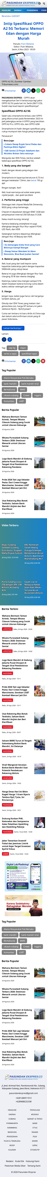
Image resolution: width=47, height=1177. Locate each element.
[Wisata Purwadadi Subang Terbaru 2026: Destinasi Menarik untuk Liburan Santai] (39, 441)
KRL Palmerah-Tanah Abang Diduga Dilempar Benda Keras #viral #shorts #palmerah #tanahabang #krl (34, 551)
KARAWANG (12, 1127)
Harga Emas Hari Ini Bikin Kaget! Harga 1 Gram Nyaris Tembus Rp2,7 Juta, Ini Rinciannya (16, 795)
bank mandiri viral (30, 383)
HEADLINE (6, 10)
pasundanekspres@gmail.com (23, 1093)
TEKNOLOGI (35, 1110)
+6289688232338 (23, 1101)
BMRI (22, 389)
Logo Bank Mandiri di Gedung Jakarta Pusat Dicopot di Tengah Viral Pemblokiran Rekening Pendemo (17, 462)
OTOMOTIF (34, 1150)
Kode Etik (19, 1161)
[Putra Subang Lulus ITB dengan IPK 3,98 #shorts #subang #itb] (12, 574)
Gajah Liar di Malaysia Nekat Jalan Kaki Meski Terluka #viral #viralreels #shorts (33, 587)
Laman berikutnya (12, 328)
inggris (37, 395)
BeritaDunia (9, 389)
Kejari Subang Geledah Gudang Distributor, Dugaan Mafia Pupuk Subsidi (12, 548)
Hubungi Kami (32, 1161)
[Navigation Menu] (44, 3)
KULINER (12, 1150)
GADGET (16, 16)
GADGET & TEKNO (34, 1119)
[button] (18, 10)
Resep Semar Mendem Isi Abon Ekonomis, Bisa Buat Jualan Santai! (21, 252)
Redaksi (9, 1161)
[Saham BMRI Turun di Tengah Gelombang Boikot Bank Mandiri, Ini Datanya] (39, 744)
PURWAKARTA (12, 1123)
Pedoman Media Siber (15, 1165)
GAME (34, 1123)
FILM (35, 1136)
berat (33, 180)
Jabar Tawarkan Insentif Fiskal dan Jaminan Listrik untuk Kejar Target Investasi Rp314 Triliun (16, 844)
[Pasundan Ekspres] (20, 4)
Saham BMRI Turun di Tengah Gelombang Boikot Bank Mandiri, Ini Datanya (17, 743)
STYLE (34, 1127)
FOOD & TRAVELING (12, 1141)
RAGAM (35, 1132)
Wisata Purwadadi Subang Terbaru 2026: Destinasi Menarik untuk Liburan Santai (15, 441)
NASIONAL (7, 673)
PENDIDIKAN (32, 10)
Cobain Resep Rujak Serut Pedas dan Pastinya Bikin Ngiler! (22, 145)
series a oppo (10, 353)
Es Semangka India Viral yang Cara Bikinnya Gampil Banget (22, 246)
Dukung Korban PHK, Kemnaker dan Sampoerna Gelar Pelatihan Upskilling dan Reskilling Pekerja (15, 822)
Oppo (23, 347)
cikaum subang (11, 395)
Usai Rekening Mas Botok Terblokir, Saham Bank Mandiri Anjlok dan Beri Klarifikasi (15, 504)
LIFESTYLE (7, 629)
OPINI (34, 1145)
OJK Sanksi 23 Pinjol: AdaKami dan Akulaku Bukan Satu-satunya (21, 152)
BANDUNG (12, 1132)
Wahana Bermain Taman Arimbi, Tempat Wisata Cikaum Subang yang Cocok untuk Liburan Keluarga (16, 420)
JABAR (5, 854)
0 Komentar (10, 90)
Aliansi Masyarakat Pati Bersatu (19, 378)
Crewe (26, 395)
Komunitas (9, 401)
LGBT (21, 401)
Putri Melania (27, 43)
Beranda (6, 16)
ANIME (35, 1141)
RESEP (12, 1145)
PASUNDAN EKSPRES (12, 97)
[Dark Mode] (39, 3)
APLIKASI (35, 1114)
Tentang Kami (33, 1165)
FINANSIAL (7, 805)
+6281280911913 (23, 1098)
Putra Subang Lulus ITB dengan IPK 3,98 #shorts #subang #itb (12, 586)
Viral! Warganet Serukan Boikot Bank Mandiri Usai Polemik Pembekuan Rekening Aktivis (15, 769)
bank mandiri (10, 383)
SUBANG (12, 1119)
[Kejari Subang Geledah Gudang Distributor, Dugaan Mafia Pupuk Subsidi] (12, 536)
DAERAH (17, 10)
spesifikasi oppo (29, 353)
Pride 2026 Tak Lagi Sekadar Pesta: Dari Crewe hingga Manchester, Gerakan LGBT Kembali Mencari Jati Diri (16, 483)
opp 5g (12, 347)
